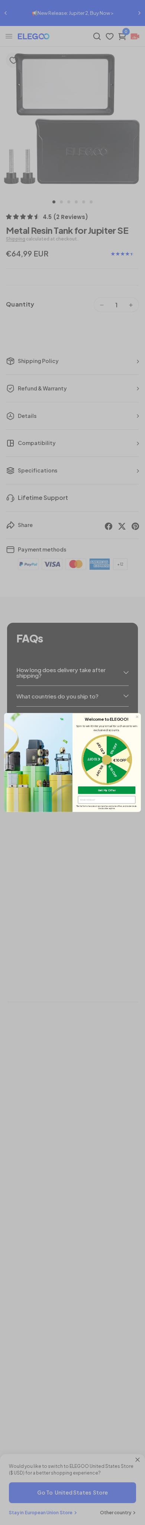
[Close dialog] (137, 716)
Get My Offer (107, 790)
